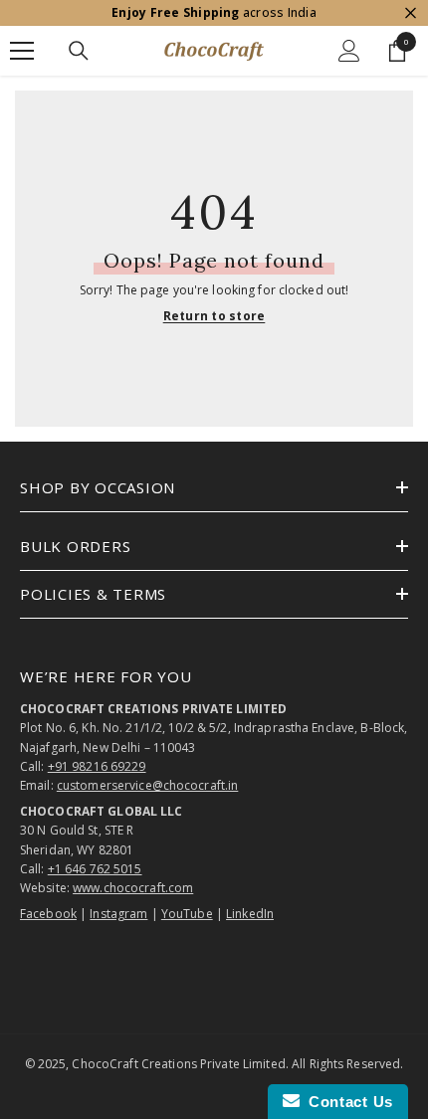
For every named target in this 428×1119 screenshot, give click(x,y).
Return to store (214, 315)
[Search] (79, 51)
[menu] (22, 51)
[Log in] (349, 51)
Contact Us (346, 1101)
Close (410, 13)
